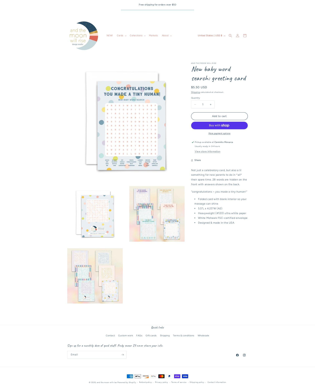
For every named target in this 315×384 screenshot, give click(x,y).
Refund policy (145, 382)
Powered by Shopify (126, 382)
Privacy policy (161, 382)
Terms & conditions (183, 335)
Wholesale (203, 335)
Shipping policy (197, 382)
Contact (110, 335)
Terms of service (178, 382)
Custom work (125, 335)
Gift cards (151, 335)
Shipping (195, 92)
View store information (207, 151)
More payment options (220, 133)
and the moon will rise (107, 382)
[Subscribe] (122, 355)
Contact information (217, 382)
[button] (121, 35)
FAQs (139, 335)
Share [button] (197, 160)
